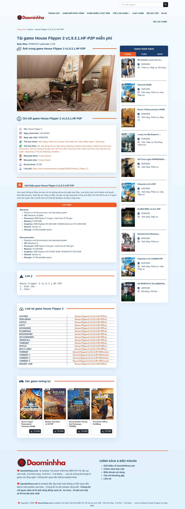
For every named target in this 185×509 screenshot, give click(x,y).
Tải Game (37, 431)
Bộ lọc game (160, 22)
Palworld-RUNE (145, 85)
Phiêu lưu (53, 142)
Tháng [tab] (127, 54)
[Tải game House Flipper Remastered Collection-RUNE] (31, 403)
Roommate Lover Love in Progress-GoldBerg (149, 60)
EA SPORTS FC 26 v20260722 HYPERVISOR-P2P (151, 284)
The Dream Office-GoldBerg (100, 423)
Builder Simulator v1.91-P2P (52, 423)
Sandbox (55, 152)
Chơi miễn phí (71, 142)
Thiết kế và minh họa (102, 146)
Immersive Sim (74, 149)
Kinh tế (33, 149)
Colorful (78, 146)
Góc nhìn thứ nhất (59, 149)
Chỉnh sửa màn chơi (90, 149)
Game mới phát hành (73, 13)
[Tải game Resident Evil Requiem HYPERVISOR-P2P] (128, 242)
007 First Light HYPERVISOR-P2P (151, 159)
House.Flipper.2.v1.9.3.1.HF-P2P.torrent (91, 352)
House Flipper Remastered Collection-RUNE (28, 424)
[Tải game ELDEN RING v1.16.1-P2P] (128, 217)
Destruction (24, 149)
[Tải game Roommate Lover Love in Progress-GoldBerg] (128, 68)
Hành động (43, 142)
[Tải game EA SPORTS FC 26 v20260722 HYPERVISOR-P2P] (128, 291)
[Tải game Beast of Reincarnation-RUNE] (128, 117)
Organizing (29, 152)
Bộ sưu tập (153, 13)
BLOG (164, 13)
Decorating (87, 146)
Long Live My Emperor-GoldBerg (148, 134)
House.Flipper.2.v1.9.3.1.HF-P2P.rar (91, 316)
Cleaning (70, 146)
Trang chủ (54, 13)
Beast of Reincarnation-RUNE (151, 109)
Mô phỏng (100, 142)
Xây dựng (61, 146)
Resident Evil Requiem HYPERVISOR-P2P (148, 234)
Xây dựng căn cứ (48, 146)
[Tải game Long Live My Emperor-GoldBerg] (128, 142)
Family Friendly (43, 149)
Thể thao (153, 291)
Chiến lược (142, 145)
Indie (80, 142)
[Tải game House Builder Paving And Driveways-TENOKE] (79, 403)
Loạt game (138, 13)
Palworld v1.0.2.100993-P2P (150, 259)
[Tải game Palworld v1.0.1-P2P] (128, 192)
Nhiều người (89, 142)
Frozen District (45, 156)
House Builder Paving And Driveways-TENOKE (78, 424)
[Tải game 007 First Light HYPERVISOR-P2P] (128, 167)
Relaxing (47, 152)
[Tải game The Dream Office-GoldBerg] (102, 403)
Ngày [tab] (160, 54)
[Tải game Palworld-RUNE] (128, 92)
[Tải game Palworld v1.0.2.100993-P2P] (128, 266)
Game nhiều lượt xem (98, 13)
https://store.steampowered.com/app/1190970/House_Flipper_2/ (60, 168)
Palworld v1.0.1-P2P (147, 184)
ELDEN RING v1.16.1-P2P (149, 209)
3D (38, 146)
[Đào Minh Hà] (30, 17)
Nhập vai (153, 68)
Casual (61, 142)
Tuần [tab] (144, 54)
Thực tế (38, 152)
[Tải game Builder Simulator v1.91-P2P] (55, 403)
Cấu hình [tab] (66, 205)
